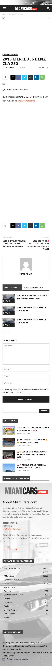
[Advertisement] (26, 132)
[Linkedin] (36, 77)
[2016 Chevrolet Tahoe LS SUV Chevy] (9, 310)
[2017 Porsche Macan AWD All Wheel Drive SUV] (9, 298)
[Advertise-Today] (26, 2)
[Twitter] (24, 77)
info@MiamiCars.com (11, 529)
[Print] (30, 77)
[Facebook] (18, 77)
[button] (4, 8)
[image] (26, 491)
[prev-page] (4, 331)
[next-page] (8, 331)
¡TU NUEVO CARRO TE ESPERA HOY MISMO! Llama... (31, 466)
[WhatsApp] (42, 77)
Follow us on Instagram (16, 478)
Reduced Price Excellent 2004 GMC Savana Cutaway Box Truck (38, 245)
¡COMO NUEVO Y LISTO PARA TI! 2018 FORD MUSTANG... (31, 441)
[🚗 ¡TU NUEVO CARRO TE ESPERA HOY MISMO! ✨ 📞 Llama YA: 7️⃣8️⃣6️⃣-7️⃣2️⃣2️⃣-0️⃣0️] (9, 468)
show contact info (26, 100)
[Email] (13, 77)
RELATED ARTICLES (12, 287)
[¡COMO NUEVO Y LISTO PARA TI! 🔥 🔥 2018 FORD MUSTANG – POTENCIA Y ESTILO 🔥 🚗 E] (9, 442)
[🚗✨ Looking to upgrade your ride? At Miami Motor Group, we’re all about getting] (9, 454)
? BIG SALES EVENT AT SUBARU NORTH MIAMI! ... (33, 428)
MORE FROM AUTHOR (33, 287)
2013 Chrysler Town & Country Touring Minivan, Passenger (14, 243)
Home (5, 14)
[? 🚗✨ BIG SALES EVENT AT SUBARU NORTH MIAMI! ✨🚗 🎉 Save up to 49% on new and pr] (9, 430)
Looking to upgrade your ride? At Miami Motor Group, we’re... (32, 454)
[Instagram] (10, 549)
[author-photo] (26, 270)
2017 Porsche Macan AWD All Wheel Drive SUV (31, 297)
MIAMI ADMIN (10, 68)
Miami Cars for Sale (16, 14)
